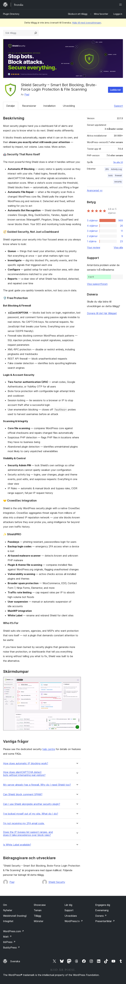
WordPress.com (13, 931)
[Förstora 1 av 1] (76, 680)
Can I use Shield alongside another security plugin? (31, 804)
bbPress (9, 942)
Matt (7, 936)
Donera (101, 915)
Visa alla (118, 247)
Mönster (38, 921)
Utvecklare (71, 915)
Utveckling (69, 105)
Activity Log (116, 169)
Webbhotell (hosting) (15, 915)
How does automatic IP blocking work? (25, 763)
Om (5, 904)
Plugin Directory (11, 14)
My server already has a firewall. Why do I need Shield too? (37, 784)
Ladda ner (115, 89)
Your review (93, 247)
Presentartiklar (105, 921)
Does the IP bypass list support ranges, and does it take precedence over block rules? (28, 834)
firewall (118, 175)
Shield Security (57, 882)
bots (110, 175)
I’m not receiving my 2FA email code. (24, 823)
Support (118, 105)
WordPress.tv (74, 921)
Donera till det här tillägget (102, 313)
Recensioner (29, 105)
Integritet (8, 921)
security (118, 181)
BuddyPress (11, 947)
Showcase (40, 904)
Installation (49, 105)
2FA (107, 169)
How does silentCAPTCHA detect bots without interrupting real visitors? (24, 774)
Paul (26, 94)
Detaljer (10, 105)
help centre (48, 749)
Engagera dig (102, 904)
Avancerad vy (94, 190)
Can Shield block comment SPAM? (22, 794)
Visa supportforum (97, 283)
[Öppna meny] (121, 4)
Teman (37, 910)
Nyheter (7, 910)
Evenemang (101, 910)
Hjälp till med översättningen (86, 22)
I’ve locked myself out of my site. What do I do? (30, 813)
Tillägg (37, 915)
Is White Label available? (17, 844)
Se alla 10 (118, 162)
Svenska (15, 961)
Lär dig (68, 904)
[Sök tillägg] (36, 33)
